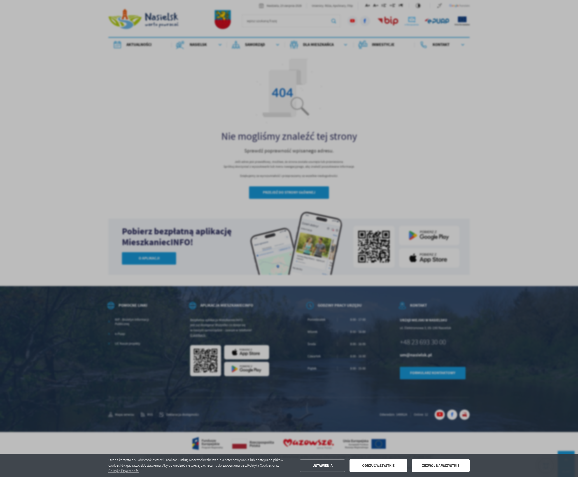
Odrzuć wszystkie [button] (378, 465)
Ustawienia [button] (322, 465)
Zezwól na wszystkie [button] (440, 465)
